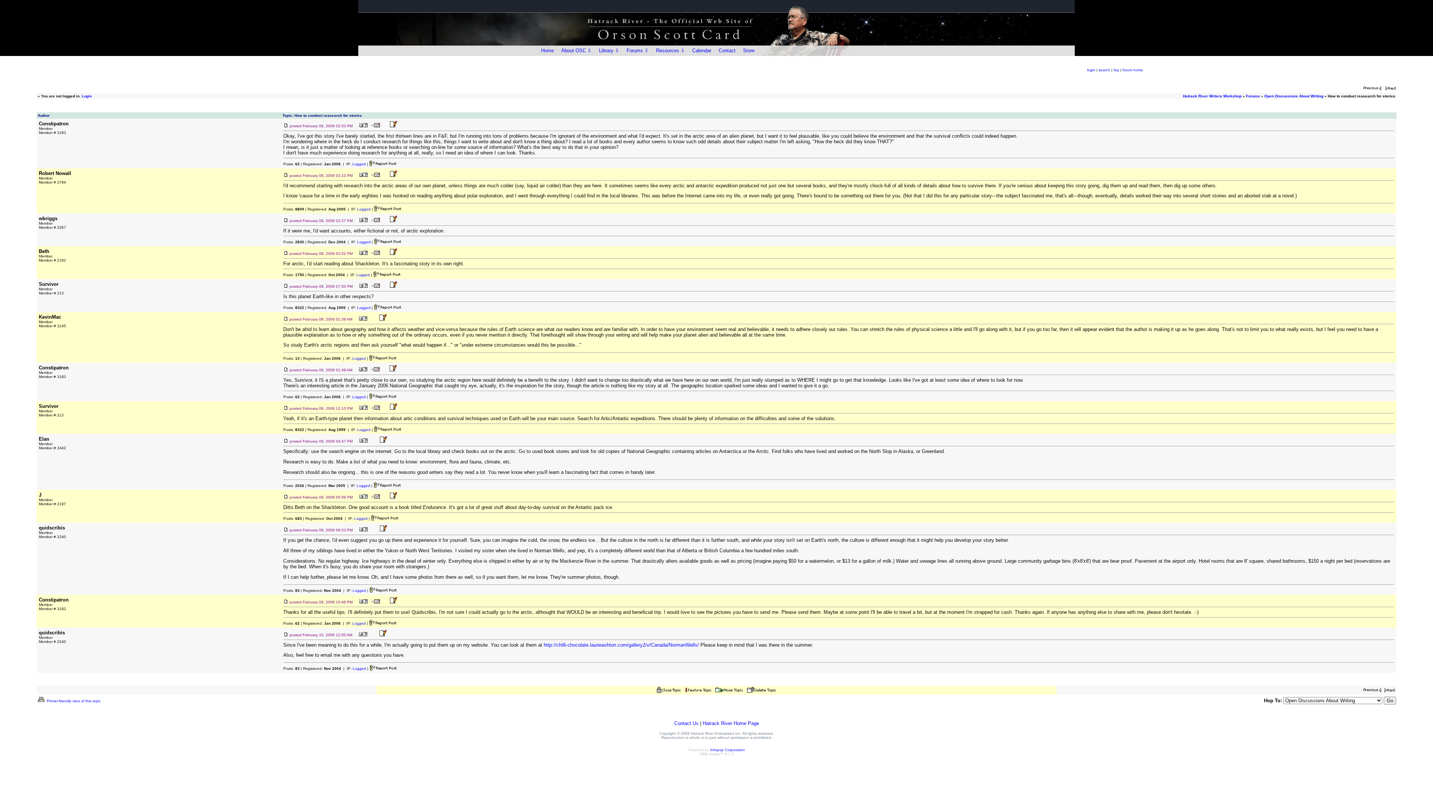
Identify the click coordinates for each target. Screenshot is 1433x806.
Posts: (291, 164)
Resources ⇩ (670, 50)
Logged (359, 164)
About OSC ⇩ (576, 50)
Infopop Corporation (727, 750)
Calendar (701, 50)
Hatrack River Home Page (731, 723)
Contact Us (686, 723)
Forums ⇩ (638, 50)
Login (87, 96)
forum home (1133, 70)
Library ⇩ (609, 50)
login (1091, 70)
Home (547, 50)
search (1104, 70)
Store (749, 50)
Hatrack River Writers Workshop (1212, 96)
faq (1116, 70)
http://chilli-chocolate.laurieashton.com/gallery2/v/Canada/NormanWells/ (621, 645)
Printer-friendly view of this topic (73, 701)
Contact (727, 50)
